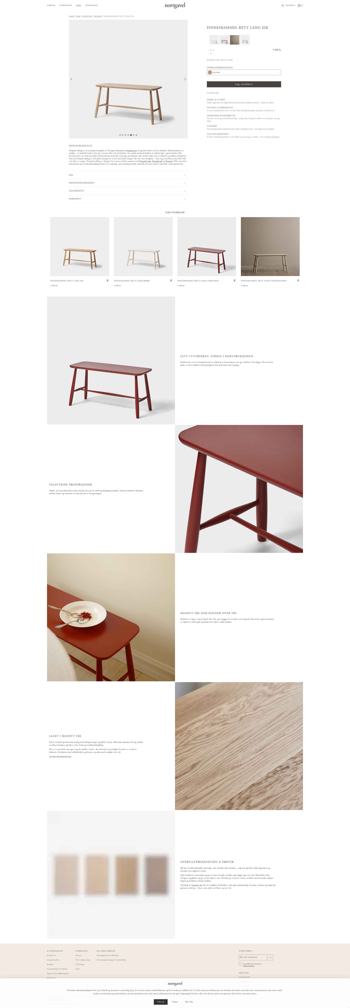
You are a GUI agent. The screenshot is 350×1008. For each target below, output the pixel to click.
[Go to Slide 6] (133, 135)
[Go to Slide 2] (122, 135)
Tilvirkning (79, 965)
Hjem (71, 16)
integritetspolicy (249, 966)
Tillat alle (160, 1002)
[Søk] (283, 5)
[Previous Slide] (71, 79)
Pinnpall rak (131, 151)
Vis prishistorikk (213, 93)
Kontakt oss (51, 955)
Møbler (51, 5)
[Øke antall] (213, 50)
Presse (77, 969)
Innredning (65, 5)
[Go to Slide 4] (128, 135)
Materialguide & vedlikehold (108, 955)
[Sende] (270, 957)
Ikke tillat (189, 1002)
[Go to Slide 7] (136, 135)
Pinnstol (169, 161)
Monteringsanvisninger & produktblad (111, 960)
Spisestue (87, 16)
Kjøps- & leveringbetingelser (58, 974)
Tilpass (174, 1002)
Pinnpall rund (145, 161)
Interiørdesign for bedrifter (57, 969)
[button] (128, 79)
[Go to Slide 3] (125, 135)
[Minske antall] (208, 50)
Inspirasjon (91, 5)
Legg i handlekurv (244, 84)
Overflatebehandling (220, 68)
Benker (98, 16)
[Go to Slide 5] (131, 135)
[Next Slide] (185, 79)
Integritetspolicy (53, 960)
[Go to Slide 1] (120, 135)
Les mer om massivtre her (60, 757)
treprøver (195, 885)
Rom (78, 5)
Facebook (244, 977)
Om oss (78, 955)
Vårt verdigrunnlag (82, 960)
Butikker (50, 965)
